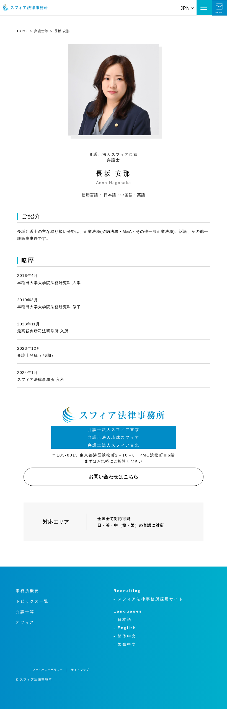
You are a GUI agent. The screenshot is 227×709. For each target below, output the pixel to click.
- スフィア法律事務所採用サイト (149, 599)
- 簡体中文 (125, 636)
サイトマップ (80, 669)
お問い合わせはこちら (113, 477)
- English (125, 628)
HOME (22, 31)
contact (219, 12)
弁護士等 (41, 31)
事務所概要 (27, 590)
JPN (185, 8)
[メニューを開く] (204, 7)
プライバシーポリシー (47, 669)
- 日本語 (123, 619)
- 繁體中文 (125, 644)
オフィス (25, 622)
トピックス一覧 (32, 601)
